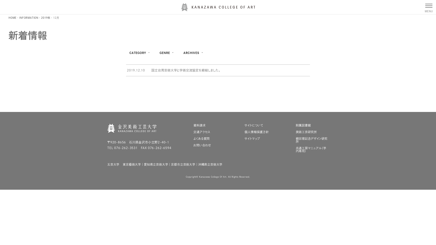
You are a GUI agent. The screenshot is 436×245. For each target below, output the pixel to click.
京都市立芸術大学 (183, 164)
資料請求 (199, 125)
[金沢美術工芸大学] (218, 10)
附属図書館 (303, 125)
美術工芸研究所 (306, 131)
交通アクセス (201, 131)
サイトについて (254, 125)
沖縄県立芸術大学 (210, 164)
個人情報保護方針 (257, 131)
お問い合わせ (202, 145)
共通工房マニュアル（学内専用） (311, 149)
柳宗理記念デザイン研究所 (312, 140)
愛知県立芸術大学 (156, 164)
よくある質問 (201, 138)
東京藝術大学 (132, 164)
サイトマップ (252, 138)
